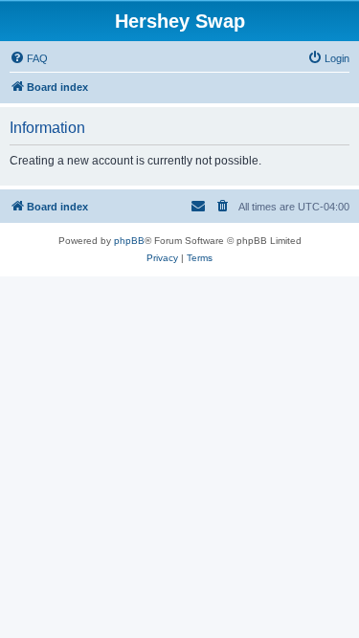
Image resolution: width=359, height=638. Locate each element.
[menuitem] (29, 58)
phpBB (129, 240)
